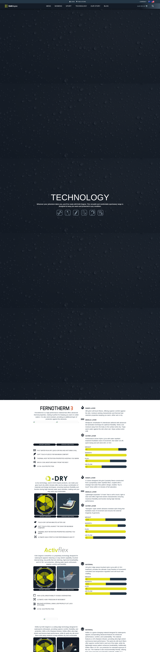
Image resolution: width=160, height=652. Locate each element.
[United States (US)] (153, 1)
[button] (153, 6)
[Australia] (149, 1)
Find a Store (82, 1)
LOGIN (73, 1)
